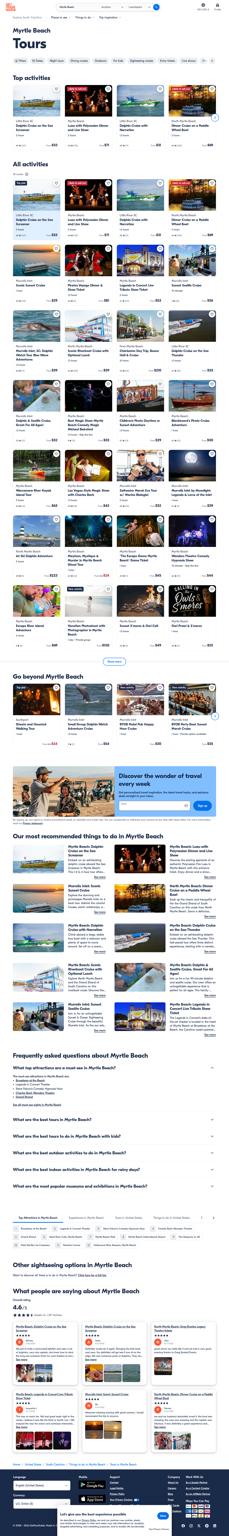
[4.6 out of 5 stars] (23, 1315)
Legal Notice (116, 1488)
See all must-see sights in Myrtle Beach (37, 1105)
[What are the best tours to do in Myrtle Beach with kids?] (212, 1136)
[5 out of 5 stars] (45, 1335)
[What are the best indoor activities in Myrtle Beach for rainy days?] (212, 1169)
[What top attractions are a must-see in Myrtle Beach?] (212, 1068)
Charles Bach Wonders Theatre (35, 1093)
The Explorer (174, 1511)
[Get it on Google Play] (92, 1485)
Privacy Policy (117, 1494)
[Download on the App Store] (92, 1499)
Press (171, 1499)
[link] (36, 117)
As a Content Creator (197, 1488)
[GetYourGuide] (11, 7)
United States (33, 1464)
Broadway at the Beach (30, 1080)
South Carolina (55, 1464)
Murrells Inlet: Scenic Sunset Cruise (106, 1394)
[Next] (215, 118)
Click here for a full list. (92, 1275)
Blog (170, 1494)
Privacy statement (33, 823)
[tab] (38, 1218)
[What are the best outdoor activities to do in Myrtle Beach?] (212, 1153)
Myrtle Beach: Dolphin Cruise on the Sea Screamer (41, 1328)
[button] (36, 117)
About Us (173, 1482)
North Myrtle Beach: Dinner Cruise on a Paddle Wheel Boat (183, 1396)
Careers (172, 1488)
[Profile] (217, 5)
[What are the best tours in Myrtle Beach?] (212, 1120)
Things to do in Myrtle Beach (87, 1464)
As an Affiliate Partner (198, 1494)
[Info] (26, 174)
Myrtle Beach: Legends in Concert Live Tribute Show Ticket (44, 1396)
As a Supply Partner (197, 1482)
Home (16, 1464)
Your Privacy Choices (121, 1499)
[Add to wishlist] (56, 89)
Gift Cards (173, 1505)
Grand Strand (24, 1097)
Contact (114, 1482)
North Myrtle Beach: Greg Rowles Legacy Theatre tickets (180, 1328)
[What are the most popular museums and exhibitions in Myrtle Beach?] (212, 1186)
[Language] (203, 5)
